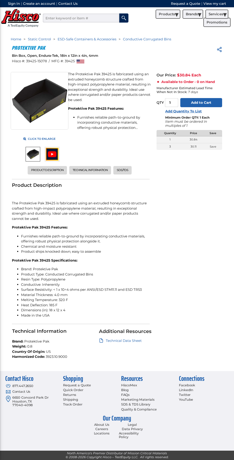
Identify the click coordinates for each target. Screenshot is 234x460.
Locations (102, 433)
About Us (101, 424)
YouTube (186, 399)
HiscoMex (129, 385)
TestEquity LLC (126, 457)
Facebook (187, 385)
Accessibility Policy (129, 435)
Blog (125, 390)
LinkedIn (186, 390)
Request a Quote (77, 385)
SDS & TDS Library (136, 404)
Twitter (185, 395)
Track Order (72, 404)
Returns (69, 395)
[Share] (219, 50)
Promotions (217, 22)
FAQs (125, 395)
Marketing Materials (137, 399)
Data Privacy (132, 429)
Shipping (70, 399)
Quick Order (73, 390)
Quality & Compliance (139, 409)
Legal (132, 424)
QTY (160, 102)
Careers (101, 429)
